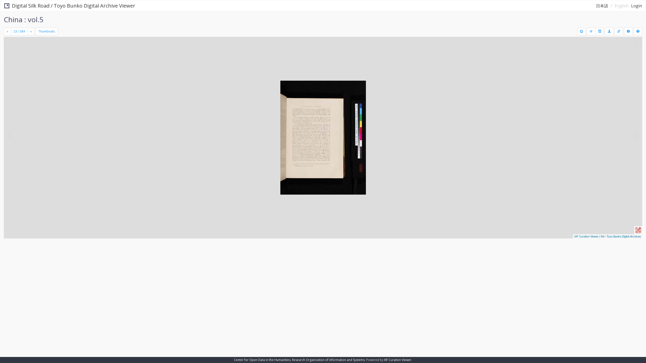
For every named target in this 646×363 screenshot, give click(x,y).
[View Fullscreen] (9, 58)
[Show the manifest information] (628, 31)
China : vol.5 (23, 19)
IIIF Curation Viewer (586, 236)
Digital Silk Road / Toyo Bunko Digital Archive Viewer (73, 5)
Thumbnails (46, 31)
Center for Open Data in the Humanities (262, 360)
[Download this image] (609, 31)
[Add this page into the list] (591, 31)
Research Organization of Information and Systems (328, 360)
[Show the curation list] (599, 31)
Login (636, 6)
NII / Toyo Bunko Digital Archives (621, 236)
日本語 (602, 6)
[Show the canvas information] (618, 31)
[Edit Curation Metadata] (581, 31)
